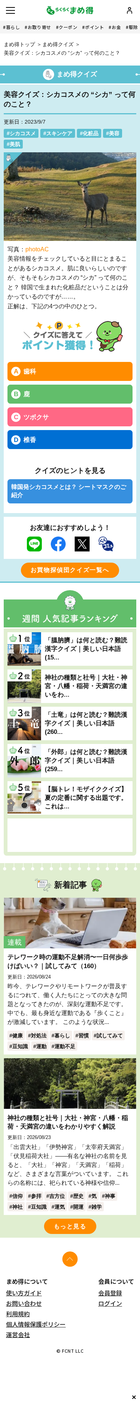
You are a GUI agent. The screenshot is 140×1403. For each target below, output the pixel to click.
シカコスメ (23, 133)
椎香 (30, 439)
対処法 (39, 1035)
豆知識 (20, 1046)
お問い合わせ (24, 1303)
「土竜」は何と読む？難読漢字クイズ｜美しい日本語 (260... (86, 723)
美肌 (15, 144)
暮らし (13, 27)
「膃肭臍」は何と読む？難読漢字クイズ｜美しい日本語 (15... (86, 649)
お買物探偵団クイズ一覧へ (70, 570)
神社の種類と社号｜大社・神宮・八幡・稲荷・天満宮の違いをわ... (86, 686)
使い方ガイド (24, 1292)
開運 (78, 1207)
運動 (41, 1046)
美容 (114, 133)
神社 (17, 1207)
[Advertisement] (70, 835)
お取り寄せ (39, 27)
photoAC (37, 249)
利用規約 (18, 1313)
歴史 (78, 1196)
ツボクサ (36, 417)
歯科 (30, 371)
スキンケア (59, 133)
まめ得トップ (19, 44)
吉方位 (57, 1196)
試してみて (110, 1035)
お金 (116, 27)
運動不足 (65, 1046)
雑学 (96, 1207)
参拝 (36, 1196)
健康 (17, 1035)
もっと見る (70, 1226)
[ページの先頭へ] (70, 1259)
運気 (60, 1207)
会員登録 (110, 1292)
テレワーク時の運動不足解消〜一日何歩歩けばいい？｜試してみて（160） (67, 961)
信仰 (17, 1196)
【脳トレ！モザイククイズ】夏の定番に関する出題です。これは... (86, 797)
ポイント (94, 27)
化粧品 (91, 133)
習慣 (83, 1035)
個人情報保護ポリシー (36, 1324)
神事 (110, 1196)
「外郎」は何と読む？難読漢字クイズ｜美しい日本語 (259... (86, 760)
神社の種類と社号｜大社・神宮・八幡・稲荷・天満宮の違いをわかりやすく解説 (67, 1122)
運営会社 (18, 1334)
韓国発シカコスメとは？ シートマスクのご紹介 (68, 491)
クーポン (68, 27)
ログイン (110, 1303)
